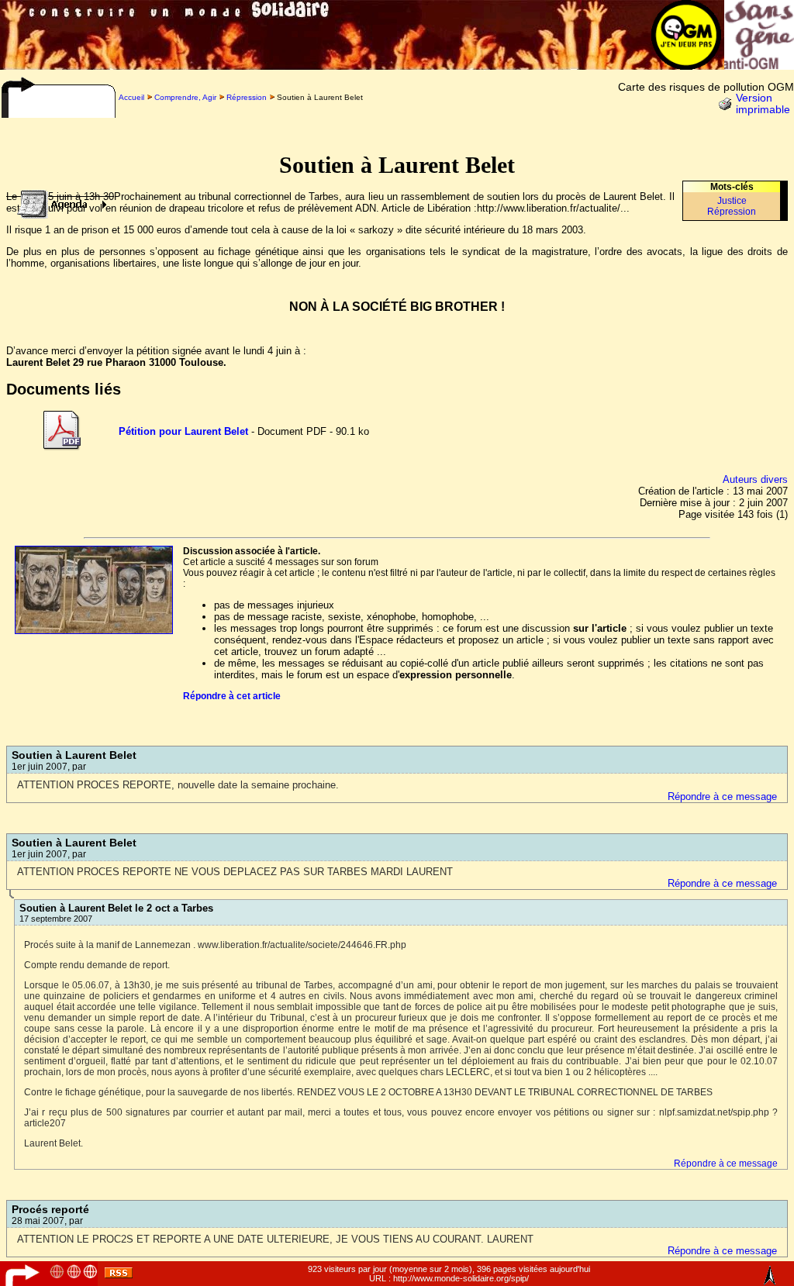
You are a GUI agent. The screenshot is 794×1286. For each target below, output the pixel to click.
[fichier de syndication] (119, 1275)
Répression (246, 97)
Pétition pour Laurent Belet (183, 431)
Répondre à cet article (232, 696)
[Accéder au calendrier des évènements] (57, 200)
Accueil (131, 97)
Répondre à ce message (722, 796)
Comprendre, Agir (185, 97)
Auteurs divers (755, 479)
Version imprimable (763, 103)
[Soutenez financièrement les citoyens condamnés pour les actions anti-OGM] (759, 65)
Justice (732, 200)
